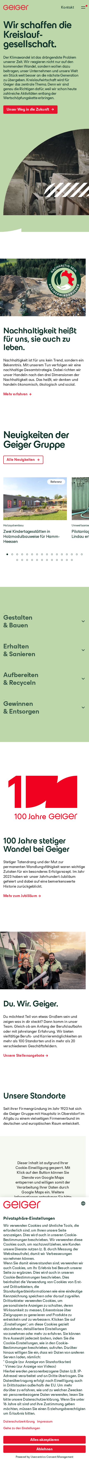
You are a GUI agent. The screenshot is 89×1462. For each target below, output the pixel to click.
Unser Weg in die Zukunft (28, 109)
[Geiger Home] (16, 7)
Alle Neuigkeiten (21, 459)
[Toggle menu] (83, 7)
